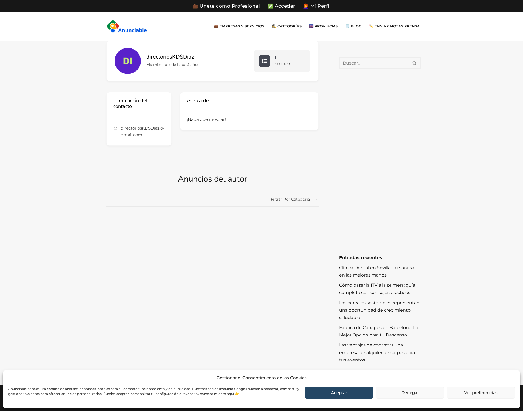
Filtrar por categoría (290, 199)
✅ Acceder (281, 6)
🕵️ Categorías (287, 26)
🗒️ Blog (353, 26)
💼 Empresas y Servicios (239, 26)
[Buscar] (415, 63)
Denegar (410, 392)
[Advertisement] (380, 161)
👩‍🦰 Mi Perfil (317, 6)
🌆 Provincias (323, 26)
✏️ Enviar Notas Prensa (394, 26)
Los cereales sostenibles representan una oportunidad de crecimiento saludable (379, 310)
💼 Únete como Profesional (226, 6)
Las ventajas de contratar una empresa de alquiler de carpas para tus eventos (377, 352)
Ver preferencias (481, 392)
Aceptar (339, 392)
